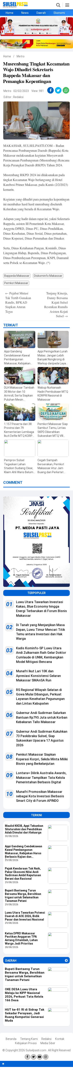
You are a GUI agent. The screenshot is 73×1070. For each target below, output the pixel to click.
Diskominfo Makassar (48, 275)
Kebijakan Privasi (26, 1043)
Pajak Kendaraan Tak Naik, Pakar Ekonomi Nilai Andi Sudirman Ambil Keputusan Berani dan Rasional (23, 873)
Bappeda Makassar (16, 275)
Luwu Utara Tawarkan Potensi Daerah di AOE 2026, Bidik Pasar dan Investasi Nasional (25, 916)
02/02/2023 (21, 91)
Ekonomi (59, 12)
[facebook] (50, 90)
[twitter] (58, 90)
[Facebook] (27, 1056)
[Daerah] (66, 960)
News (25, 12)
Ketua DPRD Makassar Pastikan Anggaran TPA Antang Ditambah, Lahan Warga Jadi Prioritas (21, 938)
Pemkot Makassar (16, 283)
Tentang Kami (29, 1039)
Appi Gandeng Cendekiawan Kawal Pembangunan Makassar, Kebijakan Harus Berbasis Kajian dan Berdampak (23, 852)
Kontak (59, 1039)
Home (9, 12)
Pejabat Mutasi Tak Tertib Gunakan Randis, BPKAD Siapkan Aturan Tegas (18, 302)
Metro (21, 56)
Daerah (41, 12)
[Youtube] (39, 1056)
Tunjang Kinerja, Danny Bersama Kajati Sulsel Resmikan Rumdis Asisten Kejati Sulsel (56, 304)
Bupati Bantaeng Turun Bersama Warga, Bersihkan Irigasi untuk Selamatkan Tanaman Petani (23, 895)
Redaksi (18, 97)
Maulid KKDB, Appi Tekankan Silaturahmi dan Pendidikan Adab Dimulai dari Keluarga (24, 829)
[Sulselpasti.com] (15, 6)
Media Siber (47, 1043)
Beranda (11, 1039)
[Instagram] (45, 1056)
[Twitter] (33, 1056)
